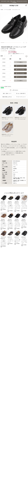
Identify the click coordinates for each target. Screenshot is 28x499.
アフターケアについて (21, 96)
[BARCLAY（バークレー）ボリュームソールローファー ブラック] (24, 233)
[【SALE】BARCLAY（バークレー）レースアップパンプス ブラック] (24, 215)
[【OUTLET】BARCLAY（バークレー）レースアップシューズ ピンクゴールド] (24, 198)
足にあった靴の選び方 (21, 93)
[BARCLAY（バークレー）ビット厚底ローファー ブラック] (17, 233)
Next (26, 43)
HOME (2, 9)
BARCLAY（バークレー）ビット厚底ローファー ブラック (18, 240)
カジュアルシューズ (16, 9)
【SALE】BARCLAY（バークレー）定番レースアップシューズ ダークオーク (3, 223)
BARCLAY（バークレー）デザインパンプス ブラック (10, 240)
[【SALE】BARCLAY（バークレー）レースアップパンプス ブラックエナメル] (17, 215)
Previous (24, 43)
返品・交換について (7, 93)
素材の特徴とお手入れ (7, 96)
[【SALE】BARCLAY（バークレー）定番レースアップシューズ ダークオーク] (4, 215)
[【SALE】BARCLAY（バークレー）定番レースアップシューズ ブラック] (10, 198)
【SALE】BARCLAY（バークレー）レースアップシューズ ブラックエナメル (18, 205)
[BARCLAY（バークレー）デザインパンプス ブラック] (10, 233)
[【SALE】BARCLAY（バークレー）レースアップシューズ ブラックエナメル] (17, 198)
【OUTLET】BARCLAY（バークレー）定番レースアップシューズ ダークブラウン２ (3, 241)
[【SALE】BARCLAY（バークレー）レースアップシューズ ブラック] (4, 198)
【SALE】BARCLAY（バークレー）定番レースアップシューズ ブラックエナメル (10, 223)
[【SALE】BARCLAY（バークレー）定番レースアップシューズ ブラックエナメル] (10, 215)
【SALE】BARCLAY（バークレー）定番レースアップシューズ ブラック (10, 205)
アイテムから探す (8, 9)
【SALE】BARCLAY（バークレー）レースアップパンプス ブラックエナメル (18, 223)
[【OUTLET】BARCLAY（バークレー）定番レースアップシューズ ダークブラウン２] (4, 233)
